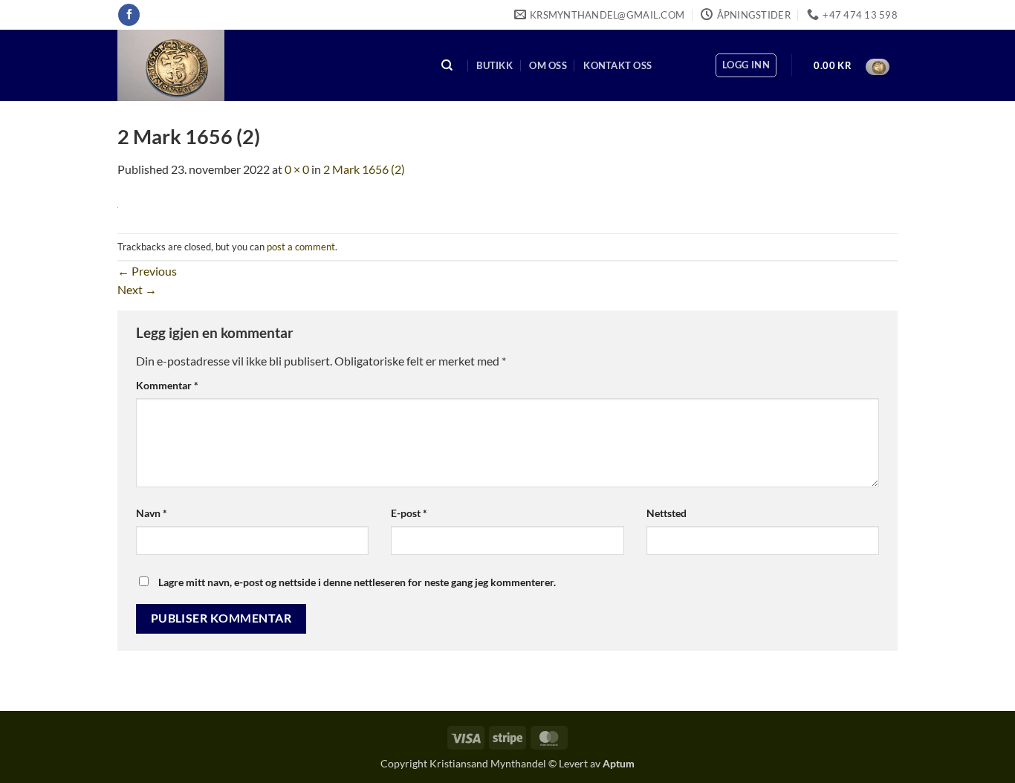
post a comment (301, 247)
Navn (151, 513)
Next (137, 289)
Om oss (548, 65)
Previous (147, 271)
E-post (409, 513)
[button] (746, 65)
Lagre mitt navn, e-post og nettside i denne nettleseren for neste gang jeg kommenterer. (357, 582)
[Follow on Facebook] (129, 15)
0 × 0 (297, 169)
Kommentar (167, 385)
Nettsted (666, 513)
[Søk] (447, 65)
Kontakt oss (617, 65)
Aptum (619, 763)
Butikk (494, 65)
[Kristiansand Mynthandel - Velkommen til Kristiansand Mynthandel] (264, 65)
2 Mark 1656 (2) (364, 169)
